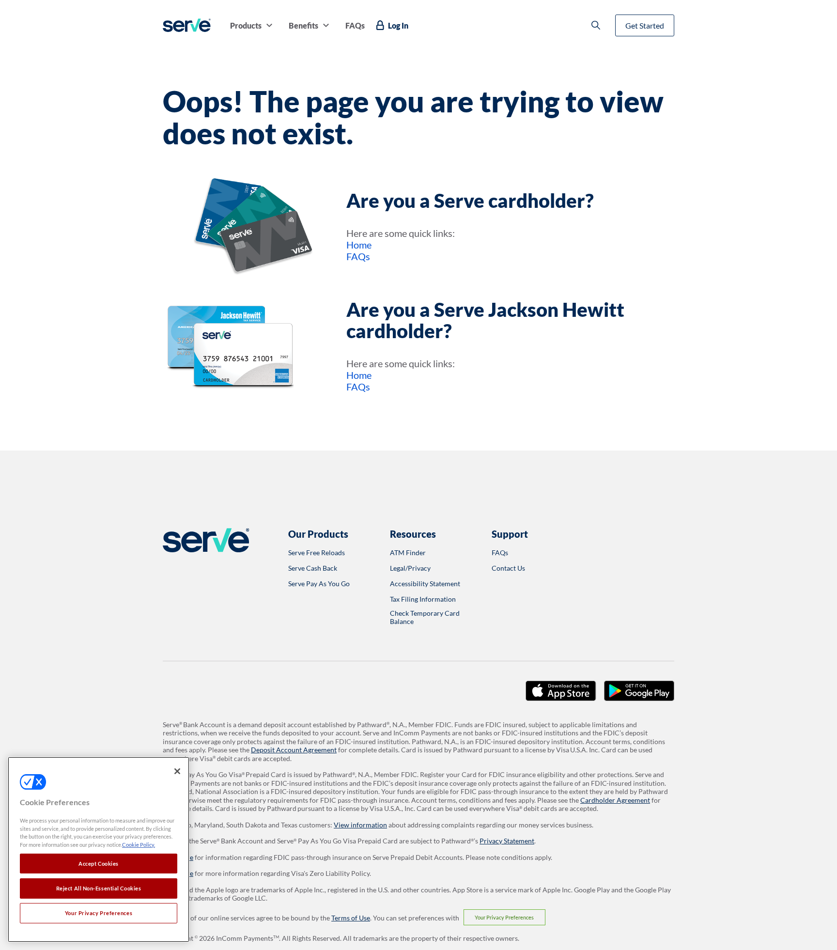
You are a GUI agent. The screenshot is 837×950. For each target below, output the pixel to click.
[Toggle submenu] (269, 25)
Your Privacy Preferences (504, 917)
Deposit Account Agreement (294, 750)
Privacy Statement (507, 841)
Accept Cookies (98, 863)
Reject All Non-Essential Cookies (98, 888)
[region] (98, 849)
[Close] (177, 771)
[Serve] (187, 25)
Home (359, 244)
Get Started (644, 25)
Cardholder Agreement (615, 800)
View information (360, 825)
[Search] (595, 25)
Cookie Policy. (138, 844)
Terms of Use (350, 918)
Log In (398, 25)
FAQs (358, 256)
